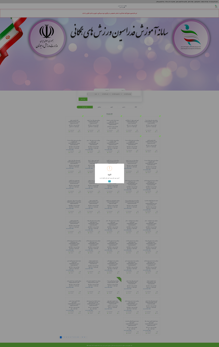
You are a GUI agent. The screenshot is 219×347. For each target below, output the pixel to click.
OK (109, 181)
